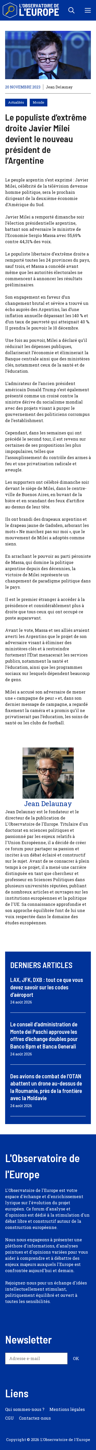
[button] (71, 10)
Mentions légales (67, 1409)
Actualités (16, 102)
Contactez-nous (35, 1418)
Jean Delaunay (59, 87)
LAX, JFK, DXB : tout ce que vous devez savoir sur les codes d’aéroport (46, 987)
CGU (9, 1418)
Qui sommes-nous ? (24, 1409)
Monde (38, 102)
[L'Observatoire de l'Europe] (31, 10)
